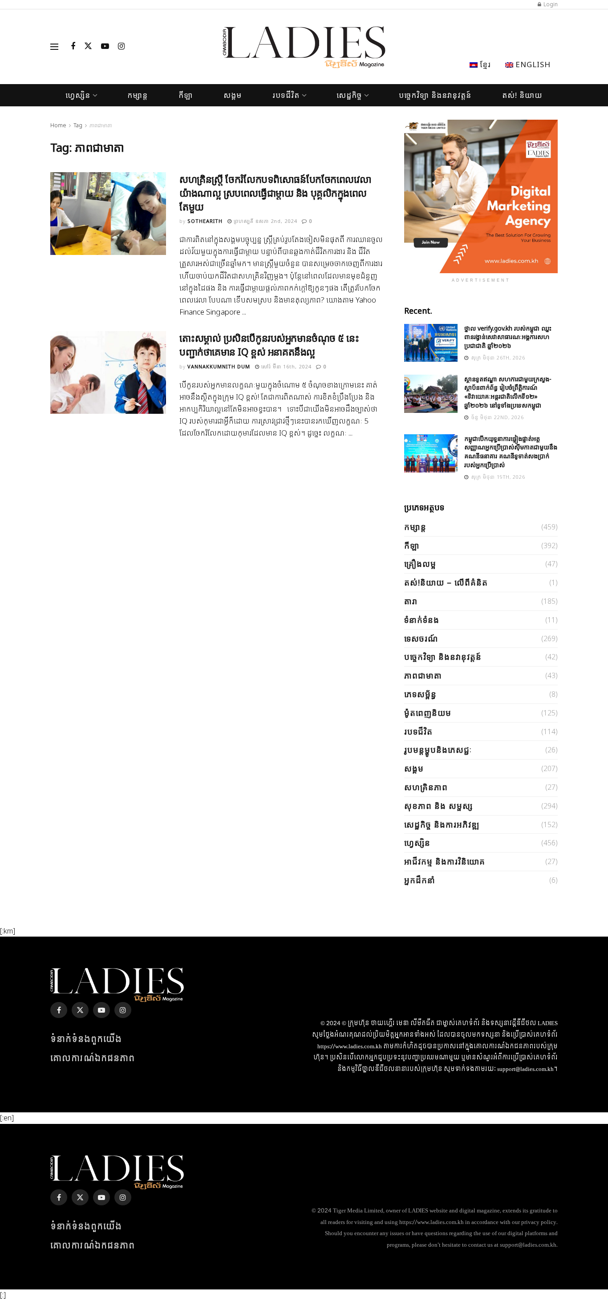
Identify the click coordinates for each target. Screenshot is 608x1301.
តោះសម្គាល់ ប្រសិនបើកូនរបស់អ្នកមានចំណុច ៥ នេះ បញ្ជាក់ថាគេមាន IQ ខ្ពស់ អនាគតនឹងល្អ (269, 344)
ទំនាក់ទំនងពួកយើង (86, 1039)
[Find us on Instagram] (121, 47)
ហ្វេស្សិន (77, 95)
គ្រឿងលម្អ (420, 563)
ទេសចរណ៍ (421, 638)
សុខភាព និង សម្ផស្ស (438, 805)
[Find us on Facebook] (73, 47)
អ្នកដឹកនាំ (419, 880)
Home (58, 125)
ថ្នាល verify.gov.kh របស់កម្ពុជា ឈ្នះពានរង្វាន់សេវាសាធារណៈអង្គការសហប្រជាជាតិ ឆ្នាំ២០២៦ (507, 337)
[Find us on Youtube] (105, 47)
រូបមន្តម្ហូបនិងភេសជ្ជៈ (438, 749)
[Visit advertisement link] (481, 196)
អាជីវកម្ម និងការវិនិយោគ (444, 861)
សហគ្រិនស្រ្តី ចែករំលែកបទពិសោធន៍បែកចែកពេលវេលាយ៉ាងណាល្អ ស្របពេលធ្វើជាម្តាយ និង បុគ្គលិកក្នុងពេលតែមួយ (275, 192)
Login (550, 4)
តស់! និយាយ (522, 95)
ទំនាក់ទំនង (421, 619)
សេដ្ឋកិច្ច (349, 95)
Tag (77, 125)
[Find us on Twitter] (88, 47)
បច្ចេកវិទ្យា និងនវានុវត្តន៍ (435, 95)
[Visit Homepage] (304, 47)
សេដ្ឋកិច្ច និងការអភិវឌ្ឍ (441, 824)
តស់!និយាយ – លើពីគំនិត (446, 582)
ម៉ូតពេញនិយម (427, 712)
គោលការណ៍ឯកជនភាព (92, 1058)
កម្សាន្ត (137, 95)
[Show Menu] (54, 47)
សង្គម (232, 95)
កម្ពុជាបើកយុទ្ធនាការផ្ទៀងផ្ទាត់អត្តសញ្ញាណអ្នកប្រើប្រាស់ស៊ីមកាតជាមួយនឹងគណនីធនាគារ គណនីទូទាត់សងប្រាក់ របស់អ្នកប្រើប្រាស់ (510, 451)
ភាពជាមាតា (100, 125)
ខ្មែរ (484, 64)
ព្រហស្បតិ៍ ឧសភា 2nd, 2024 (264, 221)
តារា (410, 601)
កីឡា (185, 95)
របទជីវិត (286, 95)
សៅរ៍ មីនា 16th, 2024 (285, 366)
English (532, 64)
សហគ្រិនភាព (426, 787)
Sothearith (205, 221)
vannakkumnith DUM (218, 366)
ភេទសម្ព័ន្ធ (420, 694)
